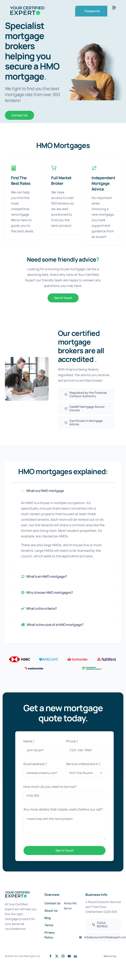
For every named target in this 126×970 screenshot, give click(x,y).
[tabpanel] (63, 533)
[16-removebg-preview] (92, 667)
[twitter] (56, 956)
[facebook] (50, 956)
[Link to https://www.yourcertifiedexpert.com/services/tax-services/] (94, 168)
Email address (35, 764)
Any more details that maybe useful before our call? (63, 809)
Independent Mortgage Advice (103, 183)
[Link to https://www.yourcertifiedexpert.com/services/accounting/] (13, 168)
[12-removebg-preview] (48, 658)
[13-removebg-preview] (77, 658)
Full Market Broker (61, 180)
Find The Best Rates (20, 180)
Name (29, 741)
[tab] (63, 490)
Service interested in (83, 764)
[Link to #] (114, 8)
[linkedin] (75, 956)
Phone (72, 741)
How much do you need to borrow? (50, 786)
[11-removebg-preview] (19, 658)
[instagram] (63, 956)
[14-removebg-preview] (106, 658)
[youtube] (69, 956)
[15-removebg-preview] (34, 667)
